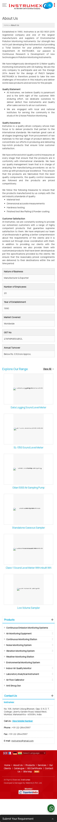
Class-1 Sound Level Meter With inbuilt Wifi (28, 567)
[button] (22, 720)
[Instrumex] (30, 5)
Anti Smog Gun (13, 685)
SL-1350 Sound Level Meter (28, 447)
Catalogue (19, 768)
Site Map (27, 771)
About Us (18, 765)
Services (42, 765)
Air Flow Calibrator (15, 679)
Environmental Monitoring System (23, 662)
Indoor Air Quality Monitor (18, 668)
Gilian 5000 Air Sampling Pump (28, 487)
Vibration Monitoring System (20, 650)
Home (6, 25)
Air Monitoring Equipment (19, 633)
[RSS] (37, 771)
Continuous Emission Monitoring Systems (27, 627)
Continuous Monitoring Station (21, 639)
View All (47, 369)
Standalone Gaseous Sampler (28, 527)
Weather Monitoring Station (20, 656)
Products (9, 619)
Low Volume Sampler (28, 607)
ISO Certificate (34, 768)
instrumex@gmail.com (23, 740)
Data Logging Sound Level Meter (28, 407)
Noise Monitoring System (19, 645)
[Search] (50, 5)
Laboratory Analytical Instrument (22, 674)
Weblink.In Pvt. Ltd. (34, 783)
